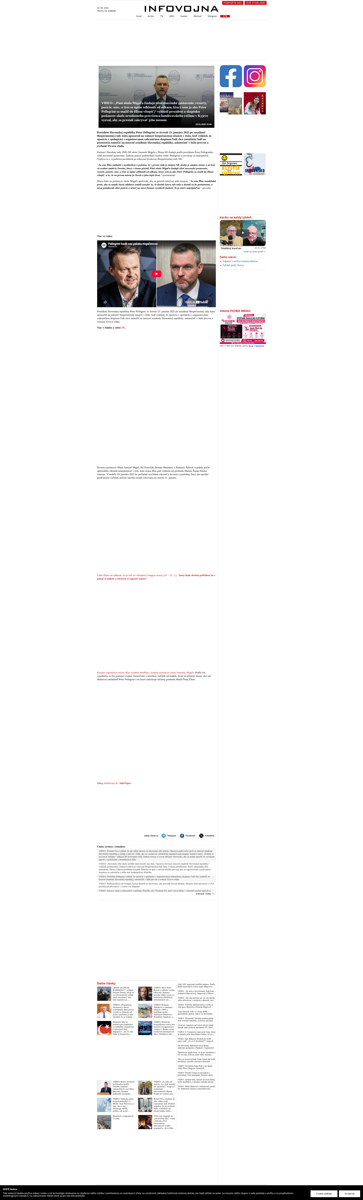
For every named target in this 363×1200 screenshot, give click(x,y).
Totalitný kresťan (230, 248)
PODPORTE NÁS (233, 3)
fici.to (251, 346)
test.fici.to (260, 346)
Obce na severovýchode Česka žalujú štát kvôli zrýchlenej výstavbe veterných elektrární (196, 1060)
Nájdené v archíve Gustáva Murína (240, 261)
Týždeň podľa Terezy (233, 265)
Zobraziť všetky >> (205, 894)
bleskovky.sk (111, 783)
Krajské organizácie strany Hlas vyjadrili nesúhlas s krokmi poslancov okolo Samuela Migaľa (145, 672)
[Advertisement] (181, 40)
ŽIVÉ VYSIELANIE (255, 3)
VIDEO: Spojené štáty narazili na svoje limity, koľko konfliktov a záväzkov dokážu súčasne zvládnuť (196, 1081)
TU (123, 327)
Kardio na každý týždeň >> (255, 252)
